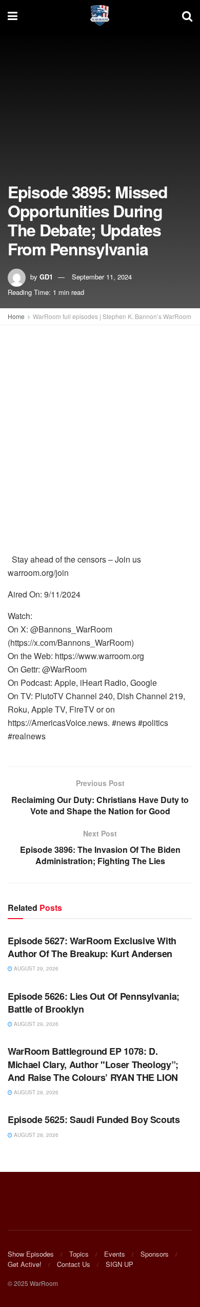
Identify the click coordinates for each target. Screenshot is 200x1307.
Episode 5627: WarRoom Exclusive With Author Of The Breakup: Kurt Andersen (92, 947)
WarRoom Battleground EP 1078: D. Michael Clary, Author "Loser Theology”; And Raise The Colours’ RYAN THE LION (93, 1064)
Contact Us (73, 1264)
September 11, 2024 (102, 277)
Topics (79, 1254)
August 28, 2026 (35, 1092)
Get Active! (25, 1264)
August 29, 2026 (35, 968)
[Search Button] (187, 15)
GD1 (46, 277)
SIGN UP (119, 1264)
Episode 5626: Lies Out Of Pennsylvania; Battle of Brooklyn (93, 1002)
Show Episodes (31, 1254)
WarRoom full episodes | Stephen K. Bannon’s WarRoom (112, 316)
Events (114, 1254)
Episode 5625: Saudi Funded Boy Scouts (94, 1119)
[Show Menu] (12, 15)
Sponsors (155, 1254)
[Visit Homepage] (100, 15)
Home (16, 316)
